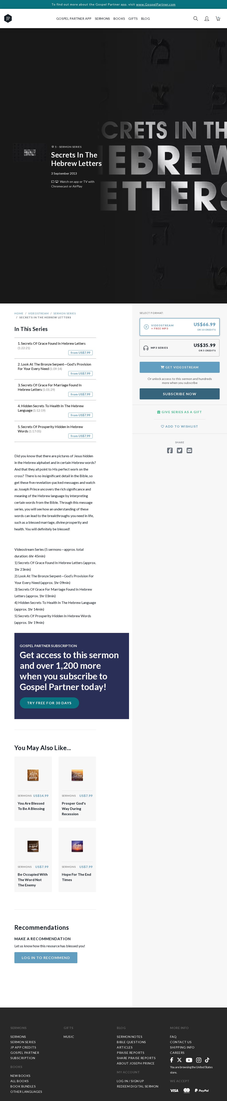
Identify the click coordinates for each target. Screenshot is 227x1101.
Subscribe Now (180, 394)
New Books (20, 1076)
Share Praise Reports (136, 1058)
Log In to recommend (46, 957)
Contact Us (181, 1042)
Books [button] (119, 18)
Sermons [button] (102, 18)
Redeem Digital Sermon (138, 1086)
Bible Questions (131, 1042)
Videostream (38, 313)
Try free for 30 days (49, 703)
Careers (177, 1052)
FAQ (173, 1037)
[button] (206, 18)
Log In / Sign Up (130, 1081)
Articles (125, 1047)
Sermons (18, 1028)
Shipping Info (182, 1047)
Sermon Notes (129, 1037)
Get (181, 367)
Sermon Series (64, 313)
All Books (19, 1081)
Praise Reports (130, 1052)
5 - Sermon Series (68, 146)
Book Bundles (23, 1086)
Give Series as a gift (181, 412)
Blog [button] (145, 18)
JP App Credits (23, 1047)
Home (18, 313)
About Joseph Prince (136, 1063)
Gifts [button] (133, 18)
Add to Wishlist (181, 426)
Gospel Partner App (73, 18)
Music (69, 1037)
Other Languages (26, 1091)
